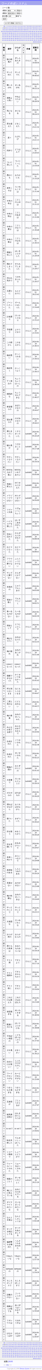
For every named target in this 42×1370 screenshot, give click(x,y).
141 (39, 35)
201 (36, 42)
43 (25, 28)
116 (26, 33)
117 (28, 33)
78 (39, 29)
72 (30, 29)
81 (3, 31)
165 (9, 38)
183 (7, 40)
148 (13, 36)
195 (32, 40)
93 (21, 31)
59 (10, 29)
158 (34, 36)
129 (13, 35)
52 (39, 28)
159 (36, 36)
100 (32, 31)
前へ (5, 26)
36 (15, 28)
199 (41, 40)
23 (35, 26)
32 (9, 28)
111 (15, 33)
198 (39, 40)
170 (20, 38)
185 (11, 40)
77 (38, 29)
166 (11, 38)
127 (9, 35)
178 (36, 38)
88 (13, 31)
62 (15, 29)
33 (10, 28)
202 (38, 42)
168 (15, 38)
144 (5, 36)
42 (24, 28)
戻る (7, 1365)
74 (33, 29)
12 (18, 26)
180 (41, 38)
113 (20, 33)
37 (16, 28)
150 (18, 36)
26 (39, 26)
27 (41, 26)
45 (29, 28)
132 (20, 35)
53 (41, 28)
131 (18, 35)
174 (28, 38)
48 (33, 28)
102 (36, 31)
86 (10, 31)
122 (39, 33)
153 (24, 36)
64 (18, 29)
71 (29, 29)
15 (22, 26)
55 (4, 29)
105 (3, 33)
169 (18, 38)
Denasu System (24, 1368)
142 (41, 35)
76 (36, 29)
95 (24, 31)
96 (26, 31)
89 (15, 31)
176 (32, 38)
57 (7, 29)
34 (12, 28)
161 (41, 36)
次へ (40, 42)
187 (15, 40)
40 (21, 28)
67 (22, 29)
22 (33, 26)
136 (28, 35)
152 (22, 36)
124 (3, 35)
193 (28, 40)
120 (34, 33)
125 (5, 35)
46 (30, 28)
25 (38, 26)
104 (41, 31)
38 (18, 28)
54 (3, 29)
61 (13, 29)
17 (25, 26)
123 (41, 33)
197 (36, 40)
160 (39, 36)
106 (5, 33)
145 (7, 36)
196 (34, 40)
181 (3, 40)
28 (3, 28)
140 (36, 35)
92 (20, 31)
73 (32, 29)
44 (27, 28)
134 (24, 35)
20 (30, 26)
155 (28, 36)
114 (22, 33)
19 (29, 26)
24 (36, 26)
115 (24, 33)
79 (41, 29)
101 (34, 31)
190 (22, 40)
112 (18, 33)
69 (25, 29)
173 (26, 38)
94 (23, 31)
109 (11, 33)
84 (7, 31)
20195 (10, 1361)
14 (21, 26)
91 (18, 31)
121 (36, 33)
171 (22, 38)
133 (22, 35)
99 (30, 31)
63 (16, 29)
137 (30, 35)
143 (3, 36)
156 (30, 36)
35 (13, 28)
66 (21, 29)
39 (19, 28)
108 (9, 33)
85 (9, 31)
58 (9, 29)
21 (32, 26)
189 (20, 40)
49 (35, 28)
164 (7, 38)
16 (24, 26)
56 (6, 29)
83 (6, 31)
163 (5, 38)
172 (24, 38)
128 (11, 35)
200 (34, 42)
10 (15, 26)
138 (32, 35)
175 (30, 38)
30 (6, 28)
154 (26, 36)
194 (30, 40)
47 (32, 28)
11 (16, 26)
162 (3, 38)
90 (17, 31)
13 (19, 26)
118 (30, 33)
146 (9, 36)
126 (7, 35)
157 (32, 36)
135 (26, 35)
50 (36, 28)
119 (32, 33)
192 (26, 40)
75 (35, 29)
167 (13, 38)
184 (9, 40)
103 (39, 31)
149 (15, 36)
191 (24, 40)
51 (38, 28)
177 (34, 38)
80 (1, 31)
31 (7, 28)
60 (12, 29)
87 (12, 31)
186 (13, 40)
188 (18, 40)
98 (29, 31)
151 (20, 36)
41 (22, 28)
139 (34, 35)
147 (11, 36)
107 (7, 33)
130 (15, 35)
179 (39, 38)
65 (19, 29)
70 (27, 29)
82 (4, 31)
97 (27, 31)
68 (24, 29)
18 (27, 26)
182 (5, 40)
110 (13, 33)
